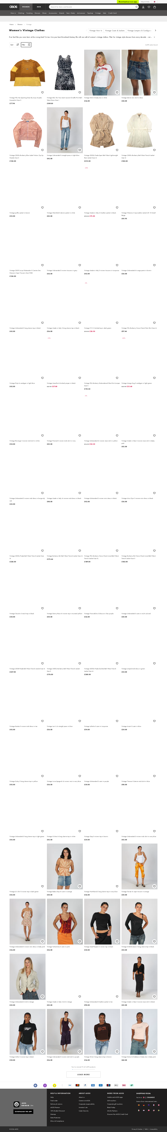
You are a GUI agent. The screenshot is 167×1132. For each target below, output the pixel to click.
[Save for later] (42, 92)
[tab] (13, 13)
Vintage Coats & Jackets (115, 30)
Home (12, 24)
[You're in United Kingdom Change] (154, 1)
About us (82, 1097)
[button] (139, 1105)
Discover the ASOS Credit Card (117, 1114)
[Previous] (86, 30)
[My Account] (143, 6)
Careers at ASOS (84, 1101)
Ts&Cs (146, 1129)
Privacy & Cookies (137, 1129)
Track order (54, 1101)
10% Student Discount (57, 1111)
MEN (39, 7)
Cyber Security (83, 1111)
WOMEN (26, 7)
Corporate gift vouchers (115, 1104)
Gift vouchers (111, 1101)
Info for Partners (112, 1111)
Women (20, 24)
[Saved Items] (149, 6)
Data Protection (55, 1118)
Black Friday (111, 1107)
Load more (83, 1074)
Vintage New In (96, 30)
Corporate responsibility (87, 1104)
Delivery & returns (56, 1104)
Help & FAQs (145, 2)
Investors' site (83, 1107)
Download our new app (128, 2)
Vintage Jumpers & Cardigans (139, 30)
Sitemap (53, 1114)
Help (52, 1097)
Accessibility (153, 1129)
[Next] (155, 30)
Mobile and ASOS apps (115, 1097)
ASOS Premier (55, 1107)
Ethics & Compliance (57, 1121)
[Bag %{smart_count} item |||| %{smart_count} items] (154, 6)
